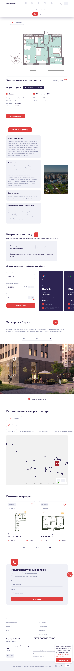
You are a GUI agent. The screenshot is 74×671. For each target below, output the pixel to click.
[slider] (33, 299)
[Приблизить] (63, 480)
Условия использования (39, 656)
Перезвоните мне (11, 641)
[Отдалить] (58, 480)
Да (35, 14)
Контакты (41, 618)
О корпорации (43, 626)
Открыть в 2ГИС (62, 482)
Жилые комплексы (11, 618)
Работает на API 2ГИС (52, 481)
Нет (40, 14)
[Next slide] (51, 247)
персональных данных (31, 573)
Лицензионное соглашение (52, 482)
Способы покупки (11, 622)
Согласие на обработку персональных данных (44, 650)
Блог (7, 630)
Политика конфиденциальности (41, 653)
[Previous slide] (37, 247)
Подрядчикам (43, 634)
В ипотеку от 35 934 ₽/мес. (34, 87)
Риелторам (42, 630)
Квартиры (9, 626)
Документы (42, 622)
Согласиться (63, 660)
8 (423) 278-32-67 (13, 639)
